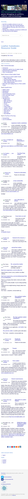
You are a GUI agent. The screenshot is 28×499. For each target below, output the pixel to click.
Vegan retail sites (8, 78)
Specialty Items (6, 98)
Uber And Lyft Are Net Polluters (10, 31)
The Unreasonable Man (8, 479)
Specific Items (8, 87)
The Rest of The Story (10, 115)
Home (2, 41)
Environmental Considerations (9, 70)
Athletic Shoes (5, 89)
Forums (4, 461)
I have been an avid (20, 216)
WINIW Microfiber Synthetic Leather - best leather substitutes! (21, 424)
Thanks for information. (20, 172)
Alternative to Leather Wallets (20, 400)
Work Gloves (7, 110)
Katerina (14, 495)
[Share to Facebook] (8, 447)
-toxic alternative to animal (19, 200)
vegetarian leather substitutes (19, 123)
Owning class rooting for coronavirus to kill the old (14, 29)
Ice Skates (6, 105)
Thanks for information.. (18, 339)
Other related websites (9, 82)
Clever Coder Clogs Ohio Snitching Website (13, 25)
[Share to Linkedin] (14, 447)
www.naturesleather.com (7, 133)
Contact (4, 460)
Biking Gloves (7, 102)
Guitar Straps (7, 106)
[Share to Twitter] (10, 447)
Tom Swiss (10, 55)
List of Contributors (7, 119)
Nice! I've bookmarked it (20, 140)
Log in (3, 455)
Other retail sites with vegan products (13, 80)
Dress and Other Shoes (8, 95)
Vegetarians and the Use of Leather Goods (12, 69)
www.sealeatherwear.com (7, 373)
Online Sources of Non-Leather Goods (11, 76)
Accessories (5, 96)
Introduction (5, 68)
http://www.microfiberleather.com (17, 434)
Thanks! (14, 348)
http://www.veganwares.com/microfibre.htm (11, 270)
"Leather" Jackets (8, 108)
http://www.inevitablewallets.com (17, 416)
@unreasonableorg (7, 477)
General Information (9, 65)
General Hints (5, 118)
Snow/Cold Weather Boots (8, 94)
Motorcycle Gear (8, 109)
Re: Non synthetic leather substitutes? (20, 317)
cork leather (21, 327)
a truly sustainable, (18, 180)
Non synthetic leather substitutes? (20, 297)
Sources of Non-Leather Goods (12, 74)
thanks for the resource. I (19, 237)
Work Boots (5, 92)
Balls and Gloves (8, 100)
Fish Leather (16, 360)
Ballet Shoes (7, 99)
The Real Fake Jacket (21, 154)
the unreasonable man (11, 12)
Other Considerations (7, 72)
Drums (5, 103)
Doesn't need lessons (17, 379)
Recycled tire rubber (8, 330)
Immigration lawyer (5, 232)
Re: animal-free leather (17, 264)
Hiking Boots (5, 91)
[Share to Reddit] (16, 447)
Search (4, 462)
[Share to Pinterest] (12, 447)
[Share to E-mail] (18, 447)
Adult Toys (6, 112)
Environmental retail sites (10, 79)
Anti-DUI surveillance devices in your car (12, 24)
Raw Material (7, 113)
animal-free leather (17, 247)
